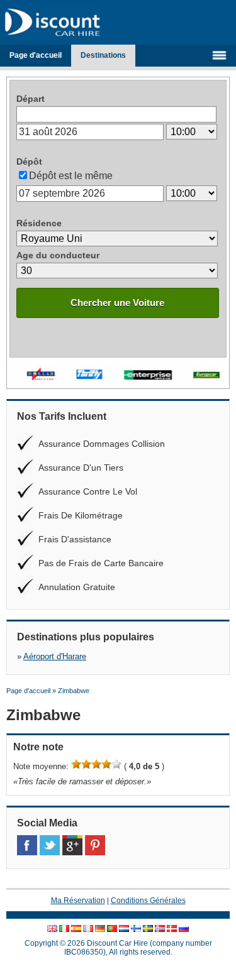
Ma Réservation (78, 900)
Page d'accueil (35, 55)
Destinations (103, 55)
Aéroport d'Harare (54, 656)
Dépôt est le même (71, 175)
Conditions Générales (148, 900)
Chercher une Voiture (117, 302)
